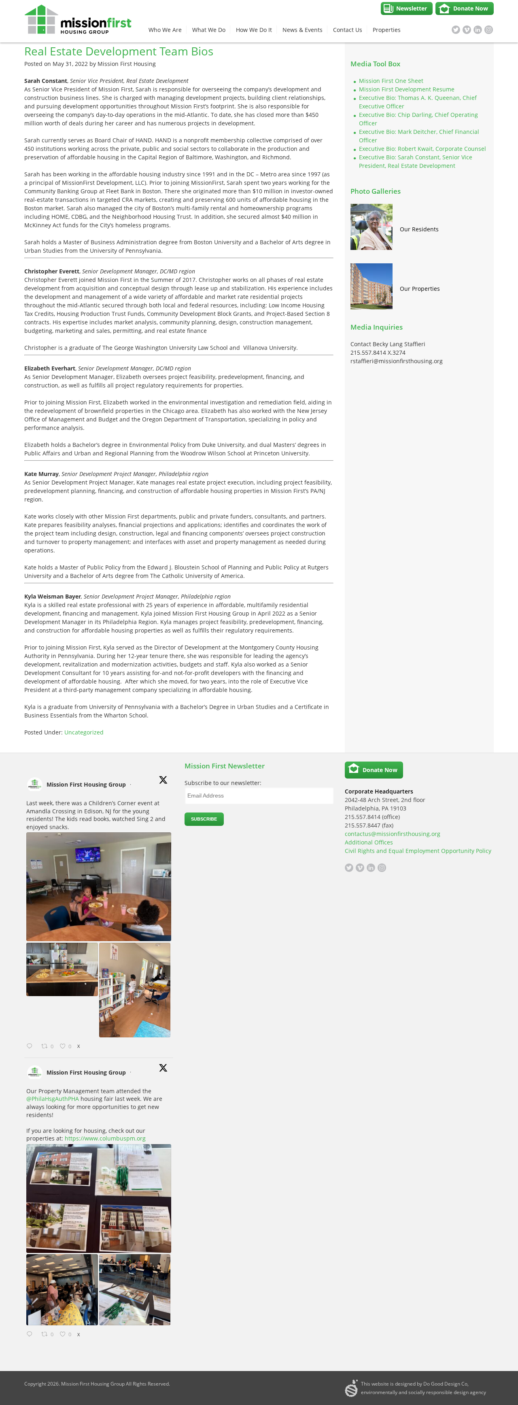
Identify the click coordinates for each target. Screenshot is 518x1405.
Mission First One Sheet (391, 81)
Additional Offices (369, 842)
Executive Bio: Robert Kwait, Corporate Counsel (422, 148)
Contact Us (347, 30)
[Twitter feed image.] (98, 886)
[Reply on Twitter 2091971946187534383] (31, 1046)
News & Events (302, 30)
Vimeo (467, 29)
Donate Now (470, 8)
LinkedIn (477, 29)
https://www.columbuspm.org (105, 1138)
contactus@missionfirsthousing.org (392, 834)
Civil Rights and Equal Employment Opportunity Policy (418, 851)
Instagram (488, 29)
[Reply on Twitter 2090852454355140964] (31, 1334)
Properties (387, 30)
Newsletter (411, 8)
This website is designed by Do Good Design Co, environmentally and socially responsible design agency (423, 1388)
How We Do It (254, 30)
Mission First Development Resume (406, 89)
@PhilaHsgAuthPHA (52, 1098)
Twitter (456, 29)
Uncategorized (84, 732)
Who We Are (165, 30)
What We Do (208, 30)
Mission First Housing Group (86, 784)
